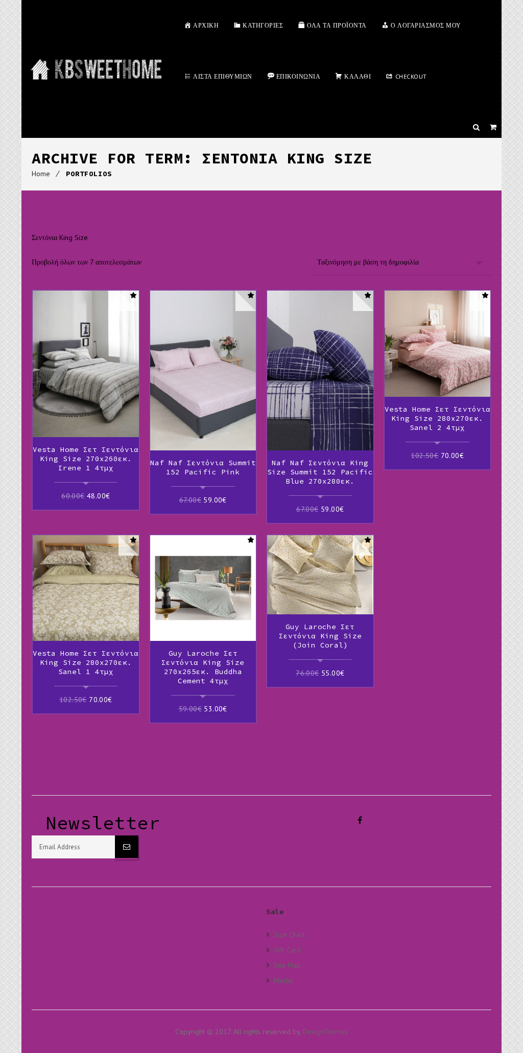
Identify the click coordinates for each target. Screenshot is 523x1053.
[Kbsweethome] (96, 69)
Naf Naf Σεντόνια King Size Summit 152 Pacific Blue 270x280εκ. (320, 472)
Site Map (287, 965)
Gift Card (287, 949)
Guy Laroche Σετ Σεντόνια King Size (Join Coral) (320, 636)
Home (41, 173)
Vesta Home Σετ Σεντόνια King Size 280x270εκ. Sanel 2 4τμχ (437, 418)
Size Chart (289, 934)
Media (283, 980)
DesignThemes (325, 1031)
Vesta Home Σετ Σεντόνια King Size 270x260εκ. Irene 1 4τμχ (85, 458)
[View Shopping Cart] (493, 127)
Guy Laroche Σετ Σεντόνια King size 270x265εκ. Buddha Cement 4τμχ (202, 667)
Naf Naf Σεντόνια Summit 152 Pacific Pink (203, 467)
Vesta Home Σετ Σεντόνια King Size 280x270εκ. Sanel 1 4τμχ (85, 662)
